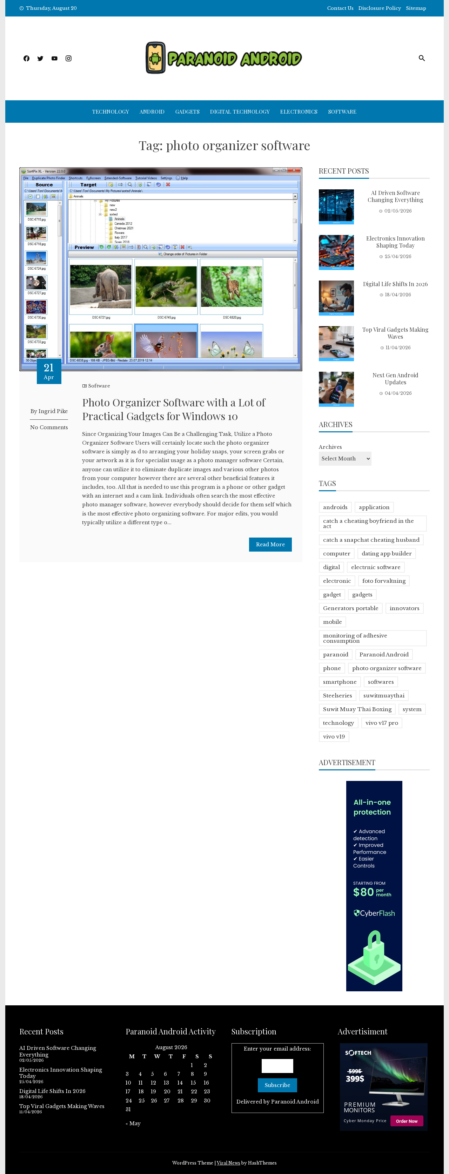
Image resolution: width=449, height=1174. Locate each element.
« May (133, 1123)
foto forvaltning (384, 581)
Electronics (299, 111)
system (412, 709)
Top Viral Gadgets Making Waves (395, 333)
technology (338, 723)
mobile (332, 622)
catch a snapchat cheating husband (371, 540)
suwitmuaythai (383, 695)
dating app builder (387, 553)
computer (336, 553)
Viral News (228, 1163)
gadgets (362, 594)
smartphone (340, 682)
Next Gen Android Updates (395, 378)
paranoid (335, 654)
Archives (330, 447)
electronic (337, 581)
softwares (381, 682)
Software (342, 111)
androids (335, 507)
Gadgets (187, 111)
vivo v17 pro (382, 723)
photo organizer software (387, 668)
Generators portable (350, 608)
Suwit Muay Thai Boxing (357, 709)
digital (331, 567)
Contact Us (340, 8)
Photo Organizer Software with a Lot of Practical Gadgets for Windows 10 (173, 409)
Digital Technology (240, 111)
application (374, 507)
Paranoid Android (384, 654)
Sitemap (416, 8)
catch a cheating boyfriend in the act (368, 523)
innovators (405, 608)
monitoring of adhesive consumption (355, 638)
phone (332, 668)
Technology (110, 111)
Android (152, 111)
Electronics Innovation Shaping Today (395, 242)
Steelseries (337, 695)
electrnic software (376, 567)
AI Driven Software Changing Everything (395, 196)
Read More (270, 544)
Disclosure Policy (379, 8)
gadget (332, 594)
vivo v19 (334, 736)
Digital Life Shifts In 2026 (395, 284)
